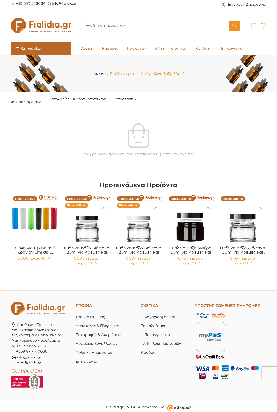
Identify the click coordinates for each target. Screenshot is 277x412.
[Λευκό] (35, 269)
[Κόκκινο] (30, 269)
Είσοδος (148, 352)
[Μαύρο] (40, 269)
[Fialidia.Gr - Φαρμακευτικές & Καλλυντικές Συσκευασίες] (41, 25)
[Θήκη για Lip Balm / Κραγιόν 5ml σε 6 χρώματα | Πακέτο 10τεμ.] (34, 218)
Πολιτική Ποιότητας (170, 48)
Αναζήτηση (234, 26)
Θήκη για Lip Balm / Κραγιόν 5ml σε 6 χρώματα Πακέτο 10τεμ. (34, 250)
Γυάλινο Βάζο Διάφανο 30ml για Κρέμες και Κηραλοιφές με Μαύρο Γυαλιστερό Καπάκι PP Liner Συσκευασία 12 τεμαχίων (242, 250)
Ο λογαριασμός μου (158, 317)
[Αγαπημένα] (52, 209)
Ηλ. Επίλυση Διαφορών (161, 343)
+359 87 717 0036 (31, 351)
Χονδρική (204, 48)
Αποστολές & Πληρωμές (97, 326)
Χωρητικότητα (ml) (89, 99)
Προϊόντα (135, 48)
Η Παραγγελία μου (157, 335)
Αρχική (87, 48)
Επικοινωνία (232, 48)
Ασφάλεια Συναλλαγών (97, 343)
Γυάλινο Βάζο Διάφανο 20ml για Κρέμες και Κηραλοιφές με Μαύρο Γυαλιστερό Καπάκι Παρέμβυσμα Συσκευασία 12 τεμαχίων (86, 250)
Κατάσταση (123, 99)
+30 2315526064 (30, 3)
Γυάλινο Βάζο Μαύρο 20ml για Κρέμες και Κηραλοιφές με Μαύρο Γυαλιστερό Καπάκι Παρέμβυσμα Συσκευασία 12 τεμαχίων (190, 250)
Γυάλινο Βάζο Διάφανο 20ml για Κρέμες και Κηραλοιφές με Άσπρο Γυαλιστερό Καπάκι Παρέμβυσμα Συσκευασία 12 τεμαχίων (138, 250)
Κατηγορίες (59, 99)
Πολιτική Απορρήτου (94, 352)
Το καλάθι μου (153, 326)
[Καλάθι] (254, 26)
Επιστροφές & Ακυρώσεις (98, 335)
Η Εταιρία (110, 48)
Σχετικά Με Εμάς (90, 317)
